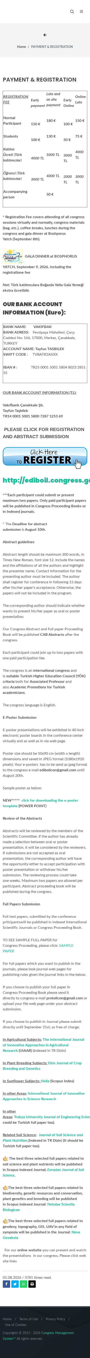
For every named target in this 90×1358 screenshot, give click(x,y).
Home (21, 47)
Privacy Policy (55, 1319)
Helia (45, 1081)
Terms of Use (28, 1319)
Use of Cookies (15, 1325)
